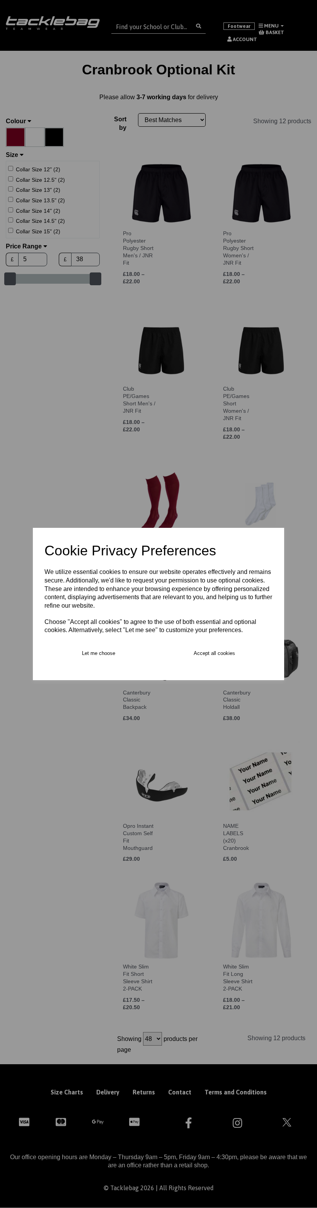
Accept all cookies (214, 653)
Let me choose (98, 653)
